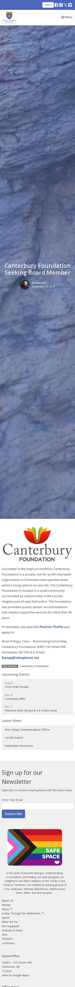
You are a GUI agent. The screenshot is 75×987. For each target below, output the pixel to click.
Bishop (6, 905)
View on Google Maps (15, 975)
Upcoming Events (15, 674)
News (5, 909)
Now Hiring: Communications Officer (27, 729)
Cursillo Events (14, 737)
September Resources (19, 745)
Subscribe (13, 813)
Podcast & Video (12, 930)
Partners (7, 938)
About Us (7, 900)
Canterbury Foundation (34, 666)
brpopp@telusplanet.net (20, 658)
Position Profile (51, 627)
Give (4, 934)
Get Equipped (10, 926)
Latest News (11, 720)
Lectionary (8, 943)
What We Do (10, 921)
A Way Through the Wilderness (21, 913)
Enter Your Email (12, 800)
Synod (5, 917)
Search (48, 4)
